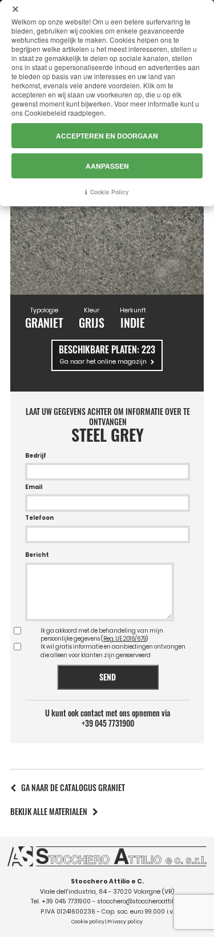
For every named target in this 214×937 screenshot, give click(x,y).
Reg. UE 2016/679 (124, 638)
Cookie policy (87, 921)
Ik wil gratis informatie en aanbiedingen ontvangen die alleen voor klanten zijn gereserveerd (113, 650)
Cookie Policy (109, 192)
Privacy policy (125, 921)
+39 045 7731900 (108, 723)
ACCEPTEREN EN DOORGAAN (107, 136)
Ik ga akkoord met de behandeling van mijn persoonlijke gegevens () (102, 634)
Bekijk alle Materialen (48, 811)
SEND (107, 677)
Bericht (37, 555)
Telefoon (39, 518)
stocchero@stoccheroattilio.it (140, 901)
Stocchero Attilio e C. (107, 881)
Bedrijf (35, 455)
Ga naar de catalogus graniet (73, 787)
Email (33, 487)
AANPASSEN (107, 166)
